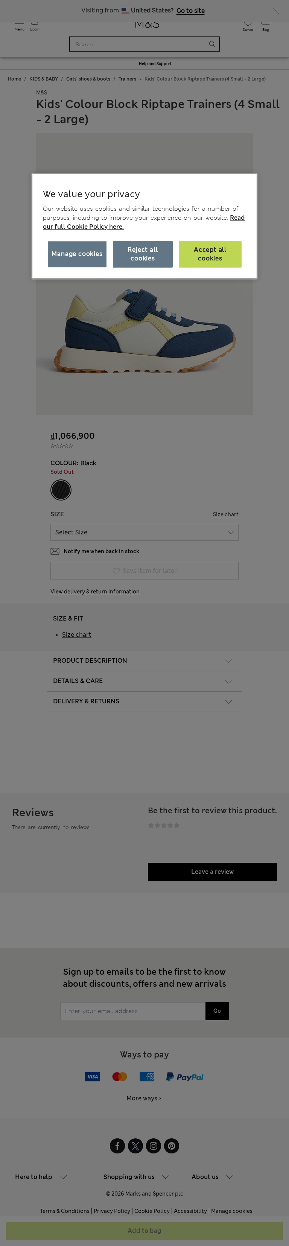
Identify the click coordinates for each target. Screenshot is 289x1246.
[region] (144, 226)
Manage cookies (77, 254)
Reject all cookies (143, 254)
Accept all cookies (210, 254)
